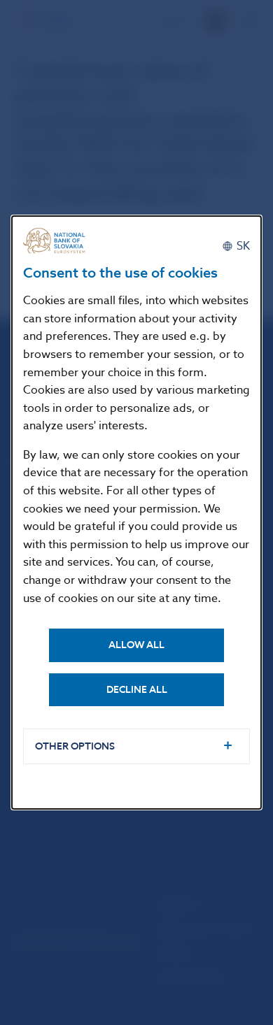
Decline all (136, 689)
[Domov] (58, 241)
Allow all (136, 645)
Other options (75, 746)
